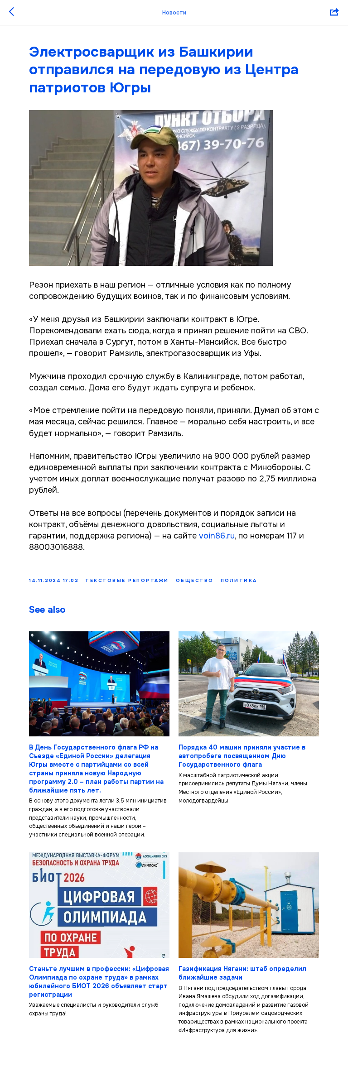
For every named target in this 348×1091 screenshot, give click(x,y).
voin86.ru (217, 536)
